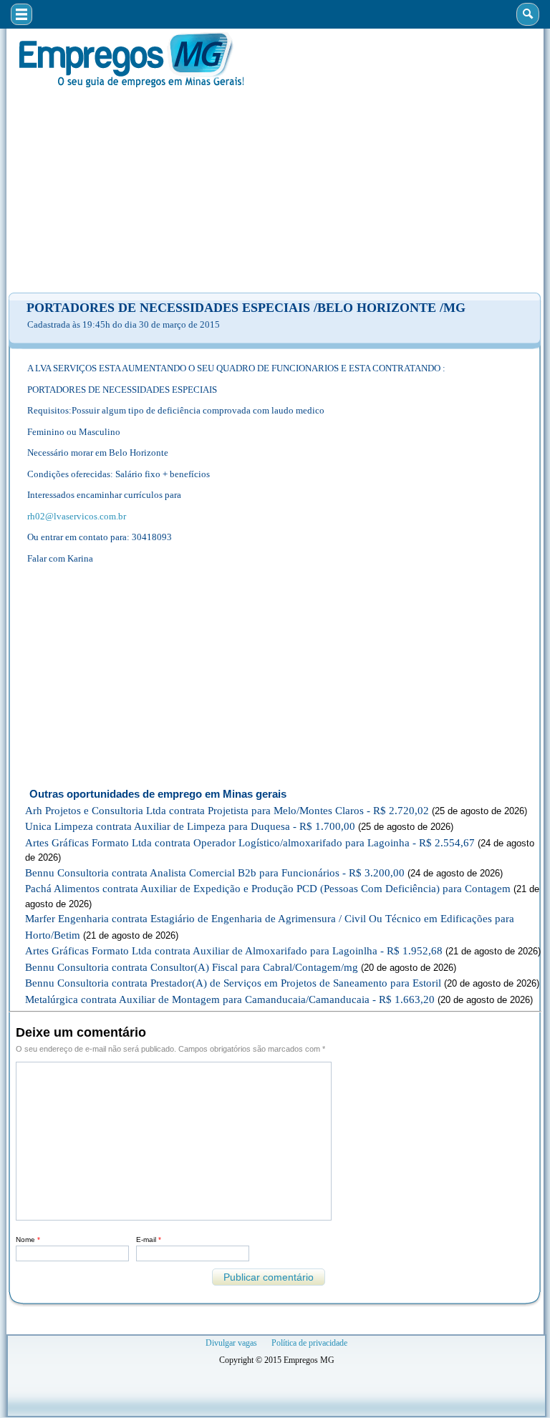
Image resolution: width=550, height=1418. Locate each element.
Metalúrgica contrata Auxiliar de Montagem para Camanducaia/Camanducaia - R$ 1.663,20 (230, 999)
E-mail (148, 1239)
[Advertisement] (275, 190)
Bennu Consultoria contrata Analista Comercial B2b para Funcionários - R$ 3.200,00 (215, 873)
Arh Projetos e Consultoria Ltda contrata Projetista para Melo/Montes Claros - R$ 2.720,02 (227, 810)
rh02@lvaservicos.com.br (76, 516)
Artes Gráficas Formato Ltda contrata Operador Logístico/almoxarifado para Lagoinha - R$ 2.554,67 (250, 843)
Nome (28, 1239)
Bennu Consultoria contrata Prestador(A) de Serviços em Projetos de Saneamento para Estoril (233, 983)
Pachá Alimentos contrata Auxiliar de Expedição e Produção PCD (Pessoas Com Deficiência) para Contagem (268, 888)
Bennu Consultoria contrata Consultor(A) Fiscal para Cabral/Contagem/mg (191, 967)
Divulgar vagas (231, 1343)
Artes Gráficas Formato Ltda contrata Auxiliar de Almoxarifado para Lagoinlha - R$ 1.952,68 (234, 951)
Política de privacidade (309, 1343)
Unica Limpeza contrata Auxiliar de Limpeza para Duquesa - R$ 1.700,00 (190, 826)
